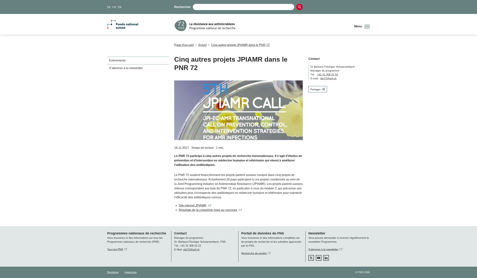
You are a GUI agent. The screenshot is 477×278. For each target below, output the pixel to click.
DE (109, 7)
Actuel (202, 45)
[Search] (299, 7)
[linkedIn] (326, 258)
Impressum (130, 272)
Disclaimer (113, 272)
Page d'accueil (184, 45)
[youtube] (318, 258)
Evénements (117, 60)
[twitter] (311, 258)
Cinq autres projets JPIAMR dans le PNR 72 (240, 45)
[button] (362, 26)
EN (119, 7)
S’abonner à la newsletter (126, 68)
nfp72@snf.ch (328, 78)
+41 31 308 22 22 (327, 74)
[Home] (262, 25)
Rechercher (182, 7)
